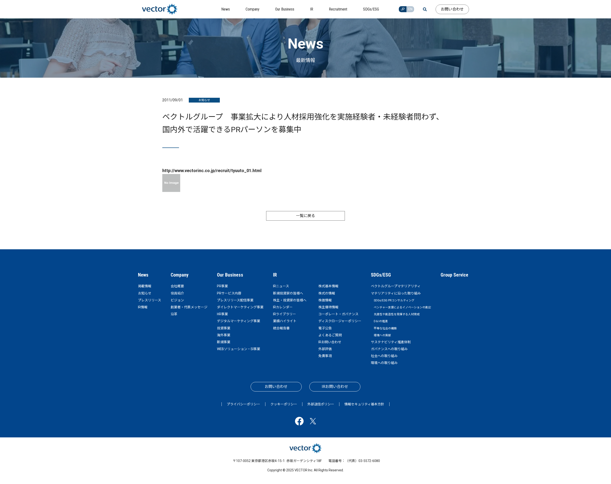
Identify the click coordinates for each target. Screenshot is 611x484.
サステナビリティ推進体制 (391, 342)
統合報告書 (281, 328)
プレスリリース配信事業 (235, 300)
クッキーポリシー (283, 404)
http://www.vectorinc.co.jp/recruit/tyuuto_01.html (212, 170)
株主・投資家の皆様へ (289, 300)
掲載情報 (144, 286)
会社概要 (177, 286)
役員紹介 (177, 293)
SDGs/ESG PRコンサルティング (394, 300)
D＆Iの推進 (381, 321)
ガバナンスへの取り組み (389, 349)
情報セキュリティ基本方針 (364, 404)
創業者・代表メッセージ (189, 307)
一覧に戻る (305, 215)
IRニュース (281, 286)
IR (275, 275)
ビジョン (177, 300)
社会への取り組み (384, 356)
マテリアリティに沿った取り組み (396, 293)
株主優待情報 (328, 307)
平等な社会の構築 (385, 328)
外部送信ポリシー (320, 404)
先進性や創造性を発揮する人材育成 (397, 314)
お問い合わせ (452, 9)
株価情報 (325, 300)
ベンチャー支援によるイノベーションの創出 (402, 307)
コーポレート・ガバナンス (338, 314)
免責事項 (325, 356)
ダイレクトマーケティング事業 (240, 307)
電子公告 (325, 328)
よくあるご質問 (330, 335)
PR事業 (222, 286)
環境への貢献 (382, 335)
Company (180, 275)
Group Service (454, 275)
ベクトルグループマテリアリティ (396, 286)
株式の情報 (326, 293)
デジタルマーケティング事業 (238, 321)
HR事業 (222, 314)
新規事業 (223, 342)
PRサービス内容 (229, 293)
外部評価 (325, 349)
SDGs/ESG (381, 275)
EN (410, 9)
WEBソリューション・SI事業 (238, 349)
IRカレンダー (283, 307)
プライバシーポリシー (243, 404)
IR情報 (142, 307)
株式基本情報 (328, 286)
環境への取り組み (384, 363)
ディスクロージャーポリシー (339, 321)
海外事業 (223, 335)
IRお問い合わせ (329, 342)
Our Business (230, 275)
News (143, 275)
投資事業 (223, 328)
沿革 (174, 314)
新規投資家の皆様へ (288, 293)
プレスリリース (149, 300)
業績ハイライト (284, 321)
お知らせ (144, 293)
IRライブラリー (284, 314)
